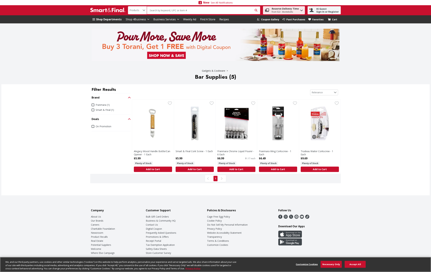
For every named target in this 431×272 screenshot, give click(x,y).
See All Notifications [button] (222, 2)
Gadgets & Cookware (213, 70)
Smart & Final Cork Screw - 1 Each (194, 151)
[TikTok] (307, 218)
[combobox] (137, 10)
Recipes (224, 19)
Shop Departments (109, 19)
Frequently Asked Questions (161, 232)
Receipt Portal (153, 240)
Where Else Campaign (103, 253)
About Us (96, 216)
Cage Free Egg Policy (218, 216)
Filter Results (104, 89)
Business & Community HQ (161, 220)
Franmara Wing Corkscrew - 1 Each (275, 153)
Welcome (96, 248)
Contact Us (152, 224)
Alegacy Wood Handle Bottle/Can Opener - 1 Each (152, 153)
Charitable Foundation (103, 228)
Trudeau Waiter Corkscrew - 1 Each (317, 153)
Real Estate (97, 240)
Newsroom (97, 232)
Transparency (214, 236)
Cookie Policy (214, 220)
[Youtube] (302, 218)
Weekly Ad (189, 19)
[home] (108, 10)
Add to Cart (153, 169)
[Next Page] (222, 178)
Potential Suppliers (101, 244)
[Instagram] (286, 218)
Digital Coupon (154, 228)
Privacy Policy (214, 228)
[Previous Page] (208, 178)
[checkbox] (170, 103)
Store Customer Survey (158, 253)
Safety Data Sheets (156, 248)
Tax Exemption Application (160, 244)
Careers (95, 224)
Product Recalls (99, 236)
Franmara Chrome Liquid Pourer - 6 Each (235, 153)
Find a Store (207, 19)
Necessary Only (331, 264)
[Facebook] (280, 218)
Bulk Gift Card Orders (157, 216)
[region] (215, 264)
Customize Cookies (217, 244)
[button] (301, 9)
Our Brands (97, 220)
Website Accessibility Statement (224, 232)
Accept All (355, 264)
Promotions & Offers (157, 236)
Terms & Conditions (218, 240)
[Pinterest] (296, 218)
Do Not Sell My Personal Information (227, 224)
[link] (268, 19)
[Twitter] (291, 218)
